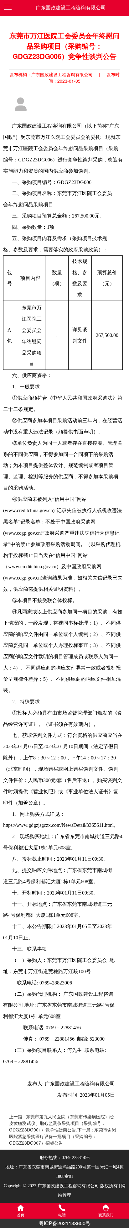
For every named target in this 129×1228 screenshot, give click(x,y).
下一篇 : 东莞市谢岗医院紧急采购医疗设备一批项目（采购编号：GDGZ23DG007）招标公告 (62, 1136)
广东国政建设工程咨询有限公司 (71, 7)
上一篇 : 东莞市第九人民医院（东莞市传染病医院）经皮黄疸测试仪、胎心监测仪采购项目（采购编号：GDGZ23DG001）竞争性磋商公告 (61, 1123)
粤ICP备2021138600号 (64, 1223)
